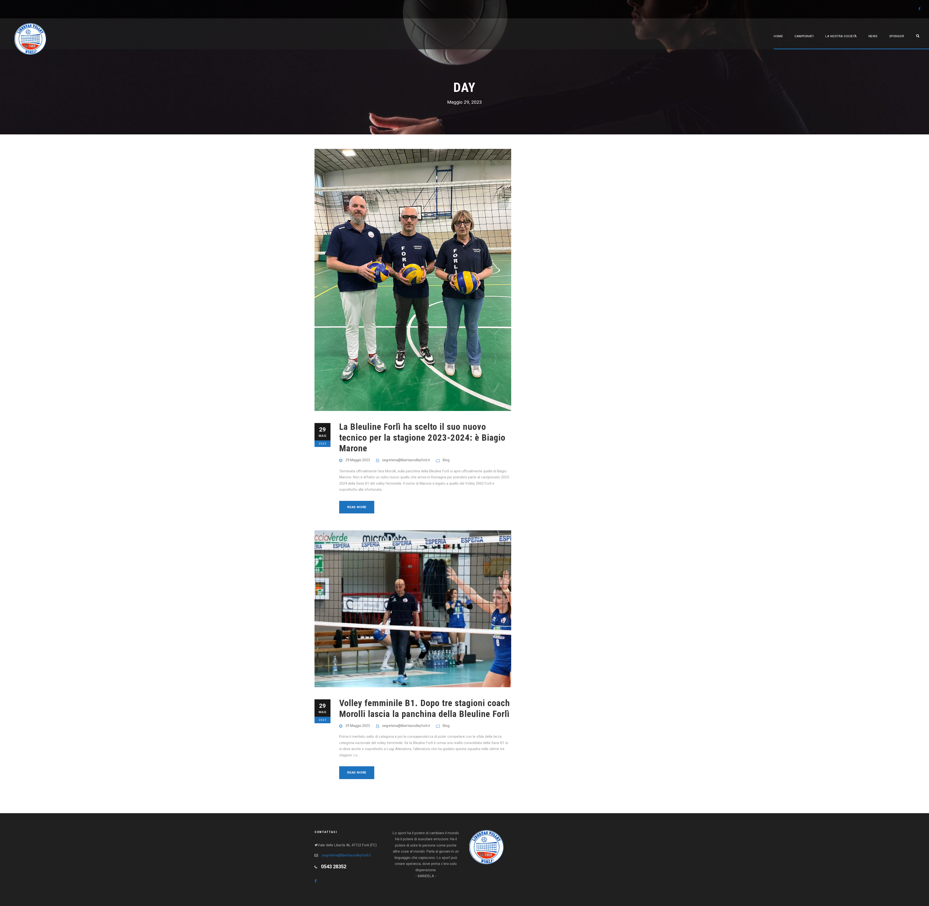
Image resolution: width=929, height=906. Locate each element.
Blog (446, 460)
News (873, 36)
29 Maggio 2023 (357, 460)
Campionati (804, 36)
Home (778, 36)
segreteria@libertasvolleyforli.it (406, 460)
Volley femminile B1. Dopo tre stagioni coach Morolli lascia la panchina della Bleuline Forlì (424, 708)
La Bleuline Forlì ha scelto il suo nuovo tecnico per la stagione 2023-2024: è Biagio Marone (422, 437)
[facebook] (919, 9)
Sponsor (896, 36)
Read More (356, 507)
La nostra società (841, 36)
